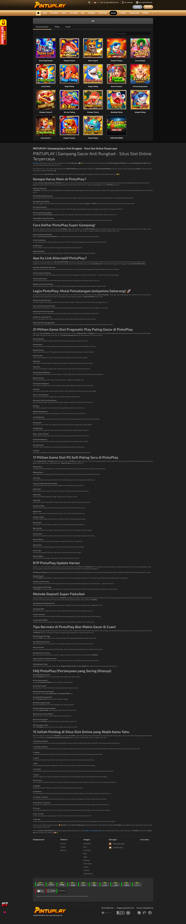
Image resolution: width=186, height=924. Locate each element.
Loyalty (62, 847)
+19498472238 (117, 847)
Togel (45, 13)
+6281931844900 (118, 844)
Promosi (145, 13)
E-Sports (122, 13)
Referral (63, 850)
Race (83, 13)
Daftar (148, 7)
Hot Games (54, 13)
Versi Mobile (128, 2)
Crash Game (103, 13)
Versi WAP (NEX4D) (145, 2)
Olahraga (91, 13)
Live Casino (74, 13)
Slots (64, 13)
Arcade (113, 13)
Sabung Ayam (134, 13)
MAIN (47, 45)
